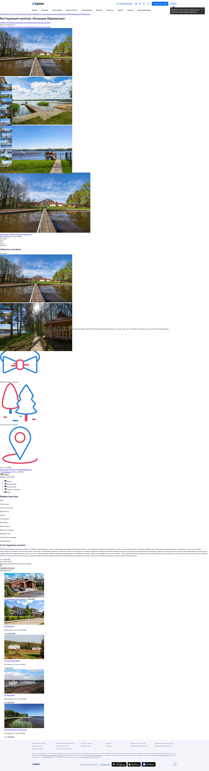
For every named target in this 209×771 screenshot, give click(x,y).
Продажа (44, 10)
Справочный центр (38, 743)
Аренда (34, 10)
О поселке (47, 23)
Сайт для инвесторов (63, 749)
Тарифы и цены (37, 746)
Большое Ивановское (24, 234)
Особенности (20, 23)
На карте (28, 23)
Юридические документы (65, 743)
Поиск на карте (86, 743)
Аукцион (108, 743)
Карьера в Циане (38, 749)
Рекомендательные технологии (90, 757)
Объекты (12, 23)
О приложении (104, 764)
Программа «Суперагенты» (164, 743)
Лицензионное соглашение (94, 755)
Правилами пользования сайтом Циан (52, 755)
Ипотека (99, 10)
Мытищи (12, 234)
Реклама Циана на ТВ (137, 743)
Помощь (109, 746)
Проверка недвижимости (164, 746)
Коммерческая (87, 10)
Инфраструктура (37, 23)
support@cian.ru (48, 757)
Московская (4, 234)
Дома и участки (71, 10)
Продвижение (86, 746)
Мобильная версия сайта (89, 764)
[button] (3, 86)
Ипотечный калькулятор (138, 746)
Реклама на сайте (62, 746)
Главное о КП (4, 23)
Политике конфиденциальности (163, 755)
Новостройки (57, 10)
